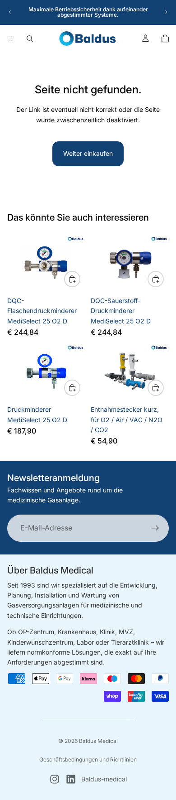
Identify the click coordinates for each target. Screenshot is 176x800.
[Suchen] (30, 38)
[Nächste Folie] (166, 12)
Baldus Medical (98, 740)
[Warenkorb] (165, 38)
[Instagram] (54, 779)
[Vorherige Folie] (10, 12)
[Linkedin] (70, 779)
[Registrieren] (155, 528)
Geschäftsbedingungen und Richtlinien (88, 759)
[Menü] (10, 38)
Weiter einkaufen (88, 153)
